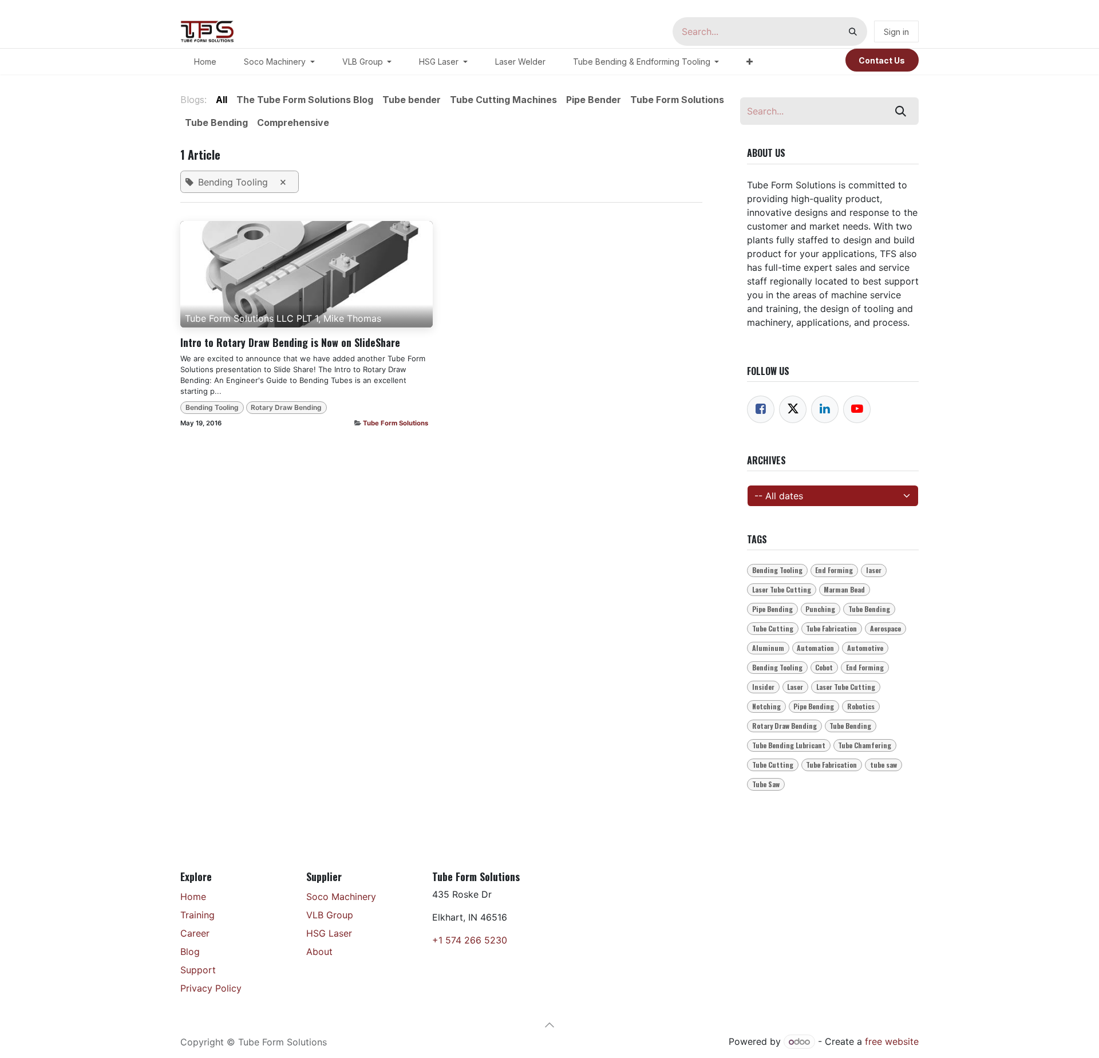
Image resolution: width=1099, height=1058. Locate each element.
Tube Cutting (772, 628)
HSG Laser (329, 933)
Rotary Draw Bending (286, 407)
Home (193, 896)
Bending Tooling (212, 407)
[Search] (853, 31)
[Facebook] (760, 409)
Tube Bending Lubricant (788, 745)
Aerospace (885, 628)
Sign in (896, 32)
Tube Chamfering (864, 745)
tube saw (883, 764)
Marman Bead (844, 589)
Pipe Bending (772, 609)
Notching (766, 706)
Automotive (865, 648)
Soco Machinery (341, 896)
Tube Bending (869, 609)
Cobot (824, 667)
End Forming (834, 570)
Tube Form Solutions (395, 423)
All (221, 99)
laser (873, 570)
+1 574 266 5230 (469, 940)
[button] (549, 1025)
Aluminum (768, 648)
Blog (190, 951)
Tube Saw (766, 784)
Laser (795, 687)
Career (194, 933)
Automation (815, 648)
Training (197, 915)
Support (198, 970)
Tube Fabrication (831, 628)
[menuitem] (205, 61)
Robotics (861, 706)
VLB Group (329, 915)
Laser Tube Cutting (781, 589)
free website (892, 1041)
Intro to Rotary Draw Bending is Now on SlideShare (290, 343)
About (319, 951)
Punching (820, 609)
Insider (763, 687)
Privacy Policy (211, 988)
